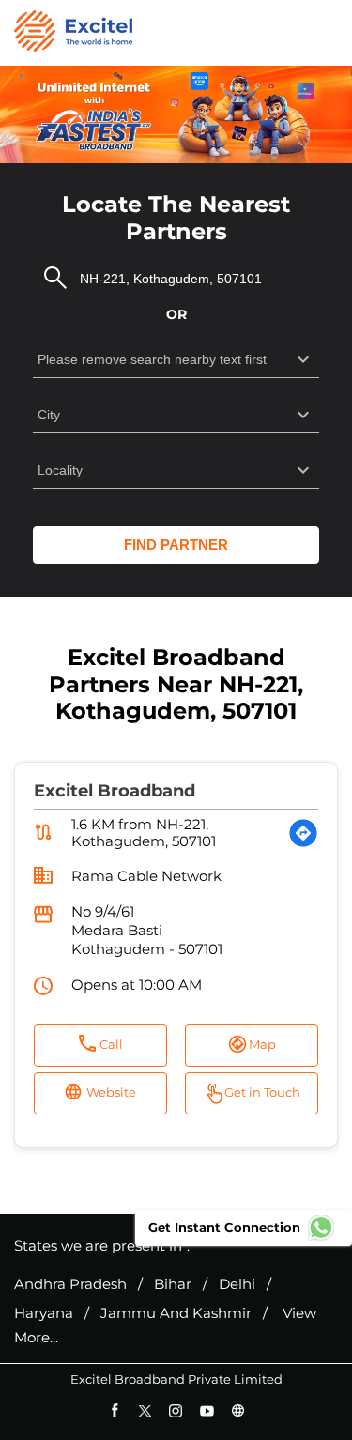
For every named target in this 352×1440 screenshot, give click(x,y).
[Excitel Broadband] (73, 32)
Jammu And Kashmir (176, 1313)
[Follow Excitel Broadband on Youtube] (207, 1410)
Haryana (43, 1313)
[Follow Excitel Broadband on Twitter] (145, 1410)
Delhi (237, 1284)
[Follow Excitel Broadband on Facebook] (114, 1410)
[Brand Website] (238, 1410)
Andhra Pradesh (70, 1284)
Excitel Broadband (114, 791)
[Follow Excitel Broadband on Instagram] (176, 1410)
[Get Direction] (303, 833)
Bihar (172, 1284)
